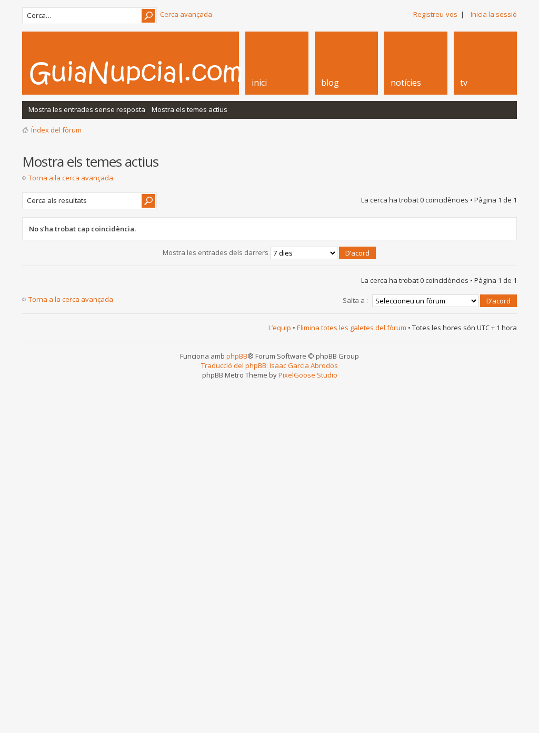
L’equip (279, 327)
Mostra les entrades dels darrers (216, 252)
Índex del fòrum (56, 130)
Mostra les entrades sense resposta (86, 109)
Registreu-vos (435, 14)
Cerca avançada (186, 14)
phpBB (236, 356)
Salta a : (355, 300)
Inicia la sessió (494, 14)
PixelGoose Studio (307, 375)
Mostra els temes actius (189, 109)
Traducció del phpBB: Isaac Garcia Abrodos (269, 365)
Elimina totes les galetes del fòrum (351, 327)
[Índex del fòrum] (146, 72)
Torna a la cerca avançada (70, 177)
